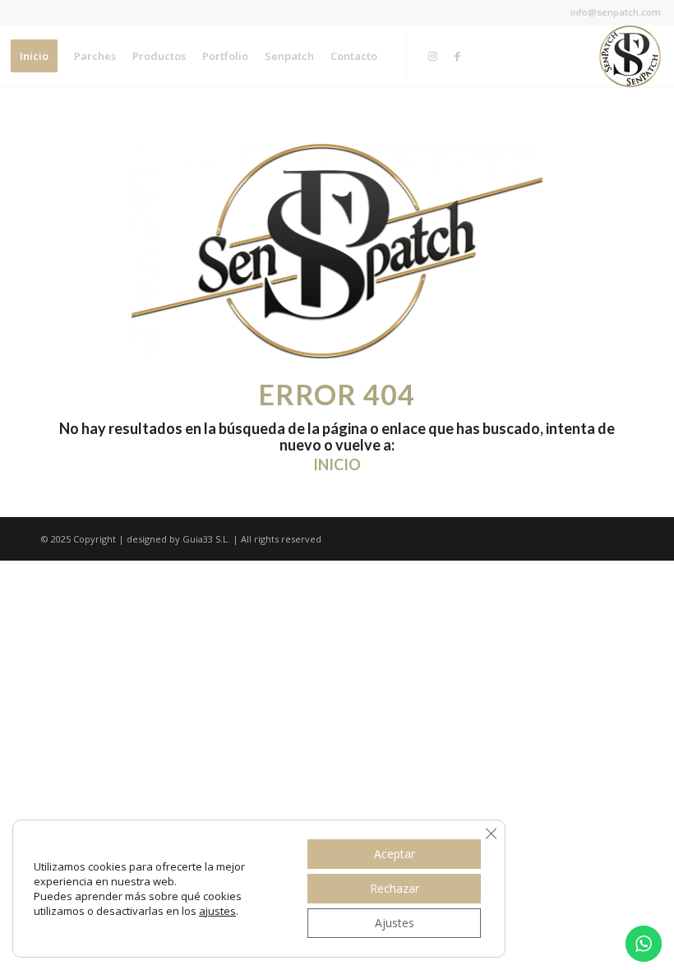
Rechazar (394, 888)
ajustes (217, 910)
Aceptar (394, 853)
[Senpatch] (630, 56)
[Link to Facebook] (457, 56)
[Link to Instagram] (432, 56)
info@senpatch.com (615, 12)
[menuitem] (34, 56)
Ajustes (394, 923)
